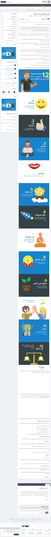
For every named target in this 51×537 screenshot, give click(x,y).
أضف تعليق (41, 513)
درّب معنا (26, 519)
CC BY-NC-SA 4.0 (27, 520)
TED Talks (31, 394)
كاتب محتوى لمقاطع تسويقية (12, 126)
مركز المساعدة (12, 519)
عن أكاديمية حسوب (39, 519)
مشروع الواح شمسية (11, 77)
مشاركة (27, 19)
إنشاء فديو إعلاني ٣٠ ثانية (13, 116)
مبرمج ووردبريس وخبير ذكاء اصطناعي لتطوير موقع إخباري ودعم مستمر (8, 123)
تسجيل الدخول (9, 2)
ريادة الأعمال (44, 7)
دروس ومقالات (42, 5)
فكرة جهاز (12, 64)
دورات (29, 5)
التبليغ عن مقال (46, 477)
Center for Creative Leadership (33, 370)
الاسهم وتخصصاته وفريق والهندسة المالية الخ (8, 83)
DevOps (23, 7)
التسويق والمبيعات (33, 7)
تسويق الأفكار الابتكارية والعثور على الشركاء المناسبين (9, 74)
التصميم (28, 7)
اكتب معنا (30, 519)
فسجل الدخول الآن (26, 507)
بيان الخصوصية (17, 519)
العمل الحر (39, 7)
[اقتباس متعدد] (47, 499)
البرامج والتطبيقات (18, 7)
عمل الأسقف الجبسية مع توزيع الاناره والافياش (10, 129)
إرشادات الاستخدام (22, 519)
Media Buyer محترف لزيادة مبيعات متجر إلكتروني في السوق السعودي (9, 119)
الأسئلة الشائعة (34, 519)
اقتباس (45, 499)
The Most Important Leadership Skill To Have (34, 472)
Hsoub (17, 520)
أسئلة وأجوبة (37, 5)
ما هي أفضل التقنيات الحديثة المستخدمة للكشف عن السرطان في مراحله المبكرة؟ (9, 69)
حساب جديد (3, 2)
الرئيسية (48, 5)
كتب (32, 5)
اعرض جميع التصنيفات (8, 40)
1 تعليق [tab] (47, 484)
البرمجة (49, 7)
